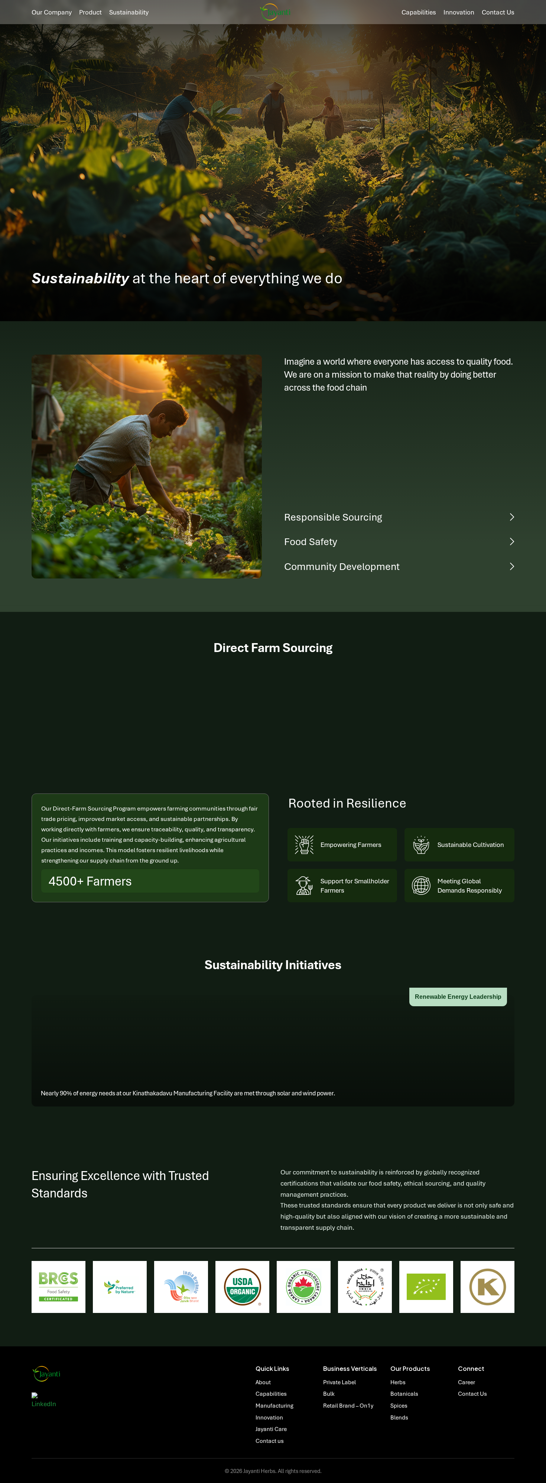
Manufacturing (274, 1405)
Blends (399, 1417)
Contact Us (472, 1393)
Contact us (498, 12)
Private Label (339, 1382)
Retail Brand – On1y (348, 1405)
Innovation (458, 12)
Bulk (329, 1393)
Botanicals (404, 1393)
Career (466, 1382)
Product (90, 12)
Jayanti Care (271, 1429)
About (263, 1382)
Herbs (398, 1382)
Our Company (52, 12)
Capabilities (419, 12)
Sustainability (129, 12)
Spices (398, 1405)
